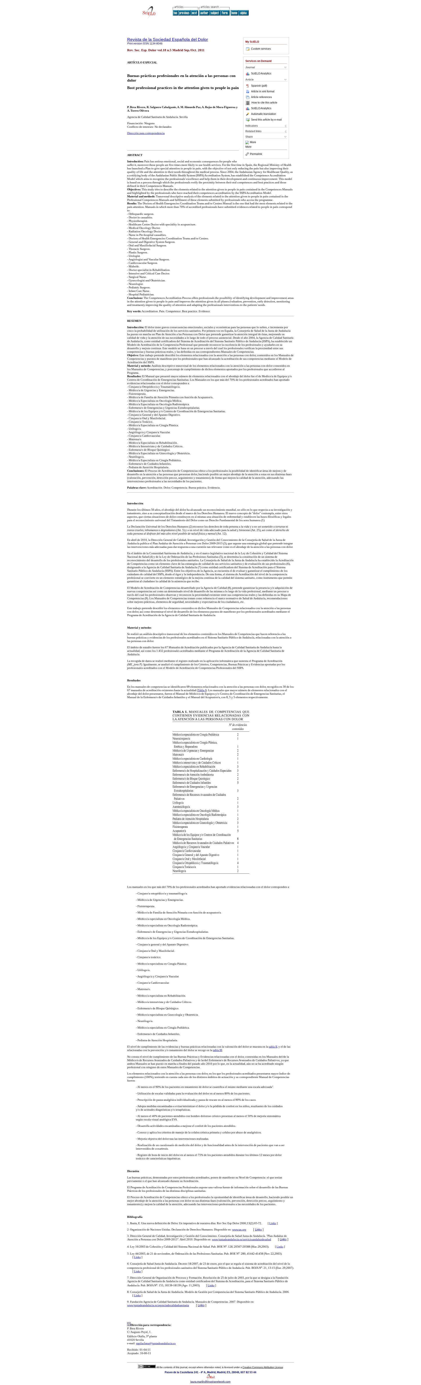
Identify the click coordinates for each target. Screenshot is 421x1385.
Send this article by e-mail (266, 119)
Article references (261, 97)
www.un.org (239, 1229)
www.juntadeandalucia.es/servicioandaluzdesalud (241, 1239)
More (253, 142)
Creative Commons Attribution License (263, 1367)
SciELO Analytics (261, 73)
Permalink (256, 154)
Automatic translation (263, 114)
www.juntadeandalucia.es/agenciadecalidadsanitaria (158, 1305)
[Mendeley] (247, 142)
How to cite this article (264, 102)
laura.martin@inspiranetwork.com (210, 1381)
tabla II (273, 1046)
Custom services (261, 48)
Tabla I (202, 690)
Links (272, 1223)
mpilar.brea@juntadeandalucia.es (156, 1343)
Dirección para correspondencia (146, 133)
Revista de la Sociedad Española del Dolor (167, 39)
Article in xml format (262, 91)
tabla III (217, 1050)
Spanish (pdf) (259, 85)
